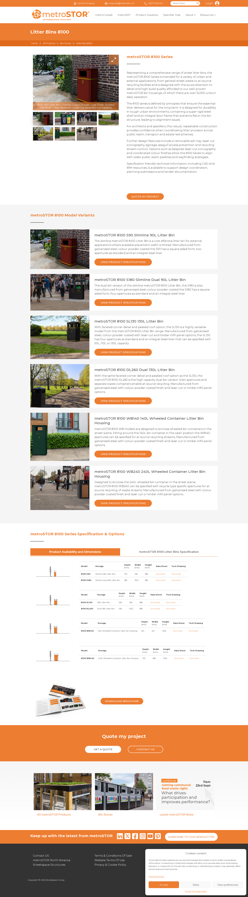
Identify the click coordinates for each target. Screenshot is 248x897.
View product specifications (123, 262)
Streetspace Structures (49, 864)
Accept (164, 884)
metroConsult (104, 14)
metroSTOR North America (51, 860)
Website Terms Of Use (109, 860)
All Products (49, 43)
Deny (196, 884)
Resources (206, 14)
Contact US (41, 855)
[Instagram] (143, 836)
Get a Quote (103, 749)
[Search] (198, 3)
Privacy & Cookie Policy (196, 891)
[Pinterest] (158, 836)
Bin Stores (65, 43)
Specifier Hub (172, 14)
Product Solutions (147, 14)
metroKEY (124, 14)
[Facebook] (135, 836)
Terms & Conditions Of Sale (113, 855)
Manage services (156, 876)
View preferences (227, 884)
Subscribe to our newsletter (191, 836)
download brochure (122, 701)
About (189, 14)
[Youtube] (150, 836)
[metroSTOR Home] (60, 15)
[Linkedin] (120, 836)
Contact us (145, 749)
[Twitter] (127, 836)
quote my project (145, 196)
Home (34, 43)
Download (160, 574)
